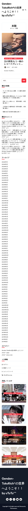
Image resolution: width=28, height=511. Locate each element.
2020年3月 (5, 325)
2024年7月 (5, 209)
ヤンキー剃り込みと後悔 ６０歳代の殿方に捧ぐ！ (14, 91)
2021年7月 (4, 289)
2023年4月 (5, 241)
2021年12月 (5, 278)
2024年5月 (5, 214)
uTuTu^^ (8, 67)
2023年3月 (5, 244)
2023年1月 (5, 248)
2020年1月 (5, 330)
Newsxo (22, 506)
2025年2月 (5, 196)
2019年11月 (5, 334)
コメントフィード (8, 371)
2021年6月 (5, 291)
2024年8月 (5, 207)
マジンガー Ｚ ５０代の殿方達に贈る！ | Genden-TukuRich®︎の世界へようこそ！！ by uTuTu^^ (13, 142)
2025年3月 (5, 194)
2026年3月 (5, 169)
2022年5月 (5, 266)
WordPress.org (8, 375)
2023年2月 (5, 246)
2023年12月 (5, 225)
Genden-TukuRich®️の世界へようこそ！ (13, 58)
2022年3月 (5, 271)
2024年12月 (5, 200)
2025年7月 (5, 187)
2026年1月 (5, 173)
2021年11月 (5, 280)
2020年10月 (5, 310)
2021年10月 (5, 282)
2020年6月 (5, 319)
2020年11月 (5, 307)
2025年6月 (5, 189)
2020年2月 (5, 328)
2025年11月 (5, 178)
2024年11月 (5, 203)
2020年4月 (5, 323)
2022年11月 (5, 253)
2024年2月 (5, 221)
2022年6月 (5, 264)
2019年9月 (5, 339)
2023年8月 (5, 234)
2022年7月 (5, 262)
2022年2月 (5, 273)
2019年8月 (5, 341)
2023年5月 (5, 239)
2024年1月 (5, 223)
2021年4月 (5, 296)
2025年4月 (5, 191)
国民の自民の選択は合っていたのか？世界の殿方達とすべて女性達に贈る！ (14, 96)
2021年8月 (5, 287)
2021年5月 (5, 294)
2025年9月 (5, 182)
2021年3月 (5, 298)
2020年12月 (5, 305)
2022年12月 (5, 250)
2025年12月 (5, 175)
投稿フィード (7, 368)
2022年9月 (5, 257)
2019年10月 (5, 337)
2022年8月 (5, 259)
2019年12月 (5, 332)
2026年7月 (5, 162)
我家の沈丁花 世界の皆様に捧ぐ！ (12, 111)
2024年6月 (5, 212)
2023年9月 (5, 232)
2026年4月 (5, 166)
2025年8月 (5, 184)
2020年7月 (5, 316)
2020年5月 (5, 321)
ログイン (5, 364)
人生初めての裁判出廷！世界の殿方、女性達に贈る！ (14, 107)
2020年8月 (5, 314)
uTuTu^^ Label (5, 352)
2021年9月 (5, 284)
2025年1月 (5, 198)
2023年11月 (5, 228)
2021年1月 (4, 303)
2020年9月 (5, 312)
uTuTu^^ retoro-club (7, 355)
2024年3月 (5, 219)
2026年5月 (5, 164)
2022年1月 (5, 275)
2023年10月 (5, 230)
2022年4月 (5, 269)
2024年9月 (5, 205)
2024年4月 (5, 216)
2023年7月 (5, 237)
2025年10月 (5, 180)
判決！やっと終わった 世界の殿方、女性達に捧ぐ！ (14, 102)
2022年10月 (5, 255)
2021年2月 (5, 300)
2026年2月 (5, 171)
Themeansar (13, 508)
